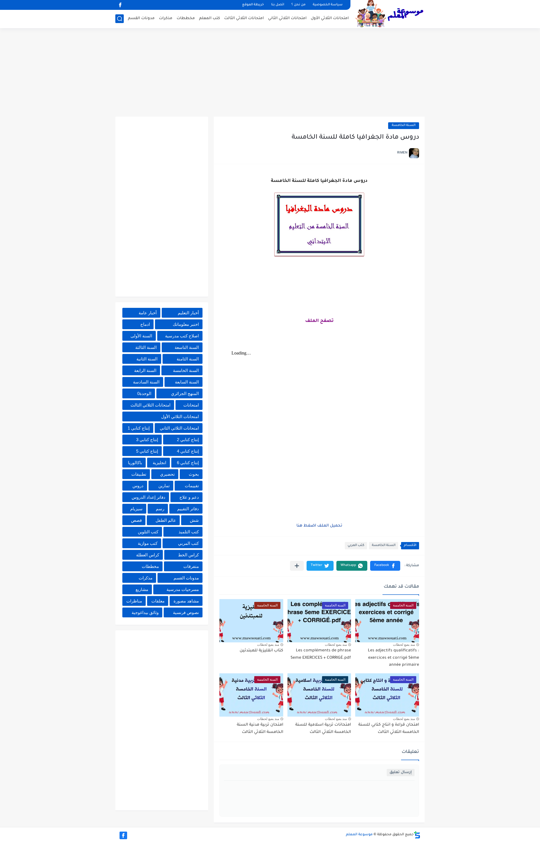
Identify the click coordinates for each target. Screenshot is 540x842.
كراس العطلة (147, 554)
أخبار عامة (148, 312)
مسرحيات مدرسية (182, 589)
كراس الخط (188, 554)
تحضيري (167, 474)
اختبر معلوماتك (186, 324)
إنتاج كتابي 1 (139, 428)
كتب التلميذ (189, 531)
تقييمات (192, 485)
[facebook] (120, 5)
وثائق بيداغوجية (145, 612)
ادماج (145, 324)
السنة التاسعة (187, 347)
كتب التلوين (148, 531)
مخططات (186, 18)
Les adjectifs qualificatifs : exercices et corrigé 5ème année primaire (393, 658)
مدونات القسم (141, 18)
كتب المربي (356, 545)
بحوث (194, 474)
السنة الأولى (141, 335)
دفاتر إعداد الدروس (148, 497)
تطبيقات (138, 474)
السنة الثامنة (188, 358)
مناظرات (134, 601)
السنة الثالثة (146, 347)
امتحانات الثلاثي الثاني (287, 18)
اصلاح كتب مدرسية (182, 335)
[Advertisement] (270, 73)
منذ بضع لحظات (404, 645)
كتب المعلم (209, 18)
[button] (385, 566)
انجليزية (159, 462)
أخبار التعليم (188, 312)
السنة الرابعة (145, 370)
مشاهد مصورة (186, 601)
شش (194, 520)
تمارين (164, 485)
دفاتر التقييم (188, 508)
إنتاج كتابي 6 (188, 462)
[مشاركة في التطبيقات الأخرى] (297, 566)
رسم (160, 508)
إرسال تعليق (401, 772)
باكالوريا (135, 462)
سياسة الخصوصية (328, 5)
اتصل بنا (277, 5)
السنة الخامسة (403, 125)
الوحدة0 (144, 393)
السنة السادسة (146, 382)
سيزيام (136, 508)
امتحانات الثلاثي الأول (330, 18)
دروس (137, 485)
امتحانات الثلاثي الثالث (244, 18)
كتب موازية (148, 543)
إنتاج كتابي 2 (188, 439)
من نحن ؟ (298, 5)
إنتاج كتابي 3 (147, 439)
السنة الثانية (147, 358)
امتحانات (191, 405)
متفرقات (191, 566)
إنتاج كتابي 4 (188, 451)
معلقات (158, 601)
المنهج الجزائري (185, 393)
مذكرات (165, 18)
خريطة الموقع (253, 5)
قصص (136, 520)
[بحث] (119, 18)
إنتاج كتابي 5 (147, 451)
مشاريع (142, 589)
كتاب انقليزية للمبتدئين (261, 651)
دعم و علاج (189, 497)
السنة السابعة (187, 382)
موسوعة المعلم (359, 835)
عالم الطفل (166, 520)
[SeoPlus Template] (417, 835)
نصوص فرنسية (186, 612)
